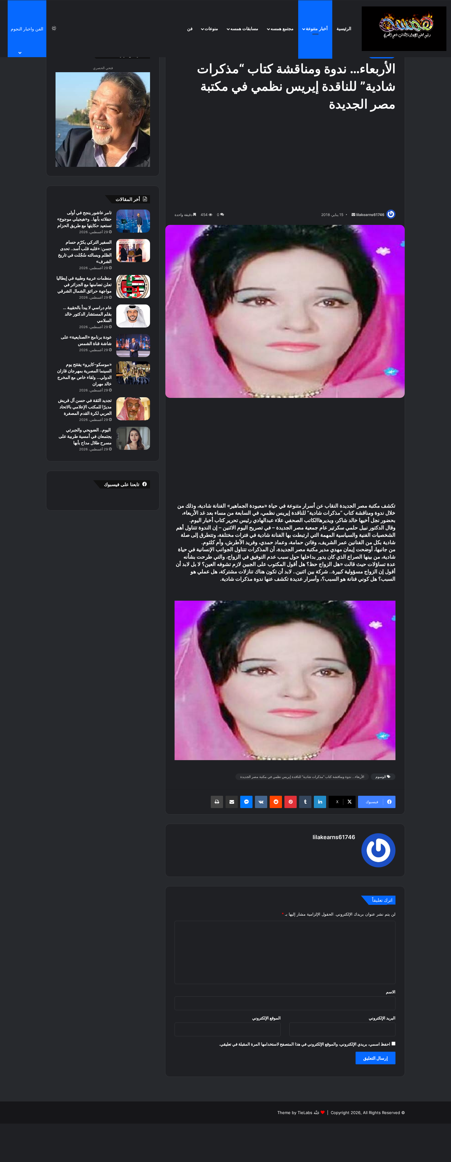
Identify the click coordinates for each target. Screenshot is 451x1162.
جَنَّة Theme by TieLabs (298, 1112)
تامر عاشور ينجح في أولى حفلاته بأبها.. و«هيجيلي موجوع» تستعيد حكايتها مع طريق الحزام (84, 219)
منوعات (211, 28)
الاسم (390, 991)
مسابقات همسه (244, 28)
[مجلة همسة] (404, 28)
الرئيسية (344, 28)
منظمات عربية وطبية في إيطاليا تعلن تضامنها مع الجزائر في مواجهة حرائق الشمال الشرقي (84, 284)
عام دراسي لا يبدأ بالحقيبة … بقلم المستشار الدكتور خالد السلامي (87, 314)
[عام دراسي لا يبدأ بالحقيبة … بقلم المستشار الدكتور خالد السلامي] (133, 316)
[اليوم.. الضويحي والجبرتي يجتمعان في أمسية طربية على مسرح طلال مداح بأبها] (133, 438)
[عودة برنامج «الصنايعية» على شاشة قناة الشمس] (133, 345)
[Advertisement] (285, 162)
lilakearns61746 (370, 214)
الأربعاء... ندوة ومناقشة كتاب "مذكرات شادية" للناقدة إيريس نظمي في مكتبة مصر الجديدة (302, 777)
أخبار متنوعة (317, 28)
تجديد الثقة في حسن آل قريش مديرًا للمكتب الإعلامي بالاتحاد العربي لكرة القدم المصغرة (85, 407)
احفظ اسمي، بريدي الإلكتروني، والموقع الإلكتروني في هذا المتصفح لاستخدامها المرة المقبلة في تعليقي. (304, 1044)
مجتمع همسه (282, 28)
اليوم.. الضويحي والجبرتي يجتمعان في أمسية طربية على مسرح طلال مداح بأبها (85, 436)
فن (190, 28)
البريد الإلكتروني (382, 1017)
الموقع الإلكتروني (266, 1017)
